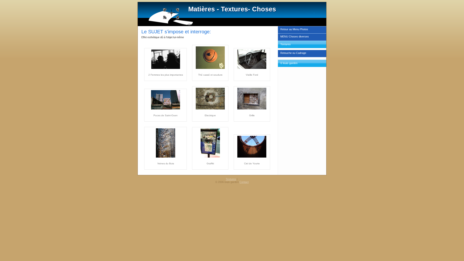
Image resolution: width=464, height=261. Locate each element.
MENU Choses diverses (294, 36)
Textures (231, 179)
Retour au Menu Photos (294, 29)
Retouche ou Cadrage (293, 52)
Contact (244, 182)
